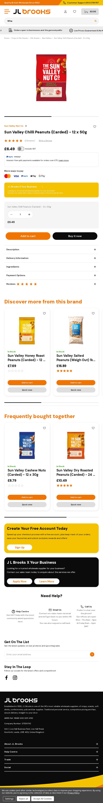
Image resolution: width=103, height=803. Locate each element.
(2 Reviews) (30, 140)
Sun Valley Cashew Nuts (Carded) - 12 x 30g (27, 472)
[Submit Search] (96, 21)
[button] (75, 236)
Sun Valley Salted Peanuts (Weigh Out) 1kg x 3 (75, 360)
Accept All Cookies (42, 798)
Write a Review (45, 140)
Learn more (64, 160)
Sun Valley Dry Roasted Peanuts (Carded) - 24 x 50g (75, 474)
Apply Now (19, 581)
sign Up (19, 547)
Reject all (23, 798)
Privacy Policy (73, 793)
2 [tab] (75, 116)
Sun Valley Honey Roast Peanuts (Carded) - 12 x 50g (26, 360)
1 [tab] (28, 116)
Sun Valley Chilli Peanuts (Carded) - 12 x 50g (29, 206)
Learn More (47, 581)
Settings (9, 798)
